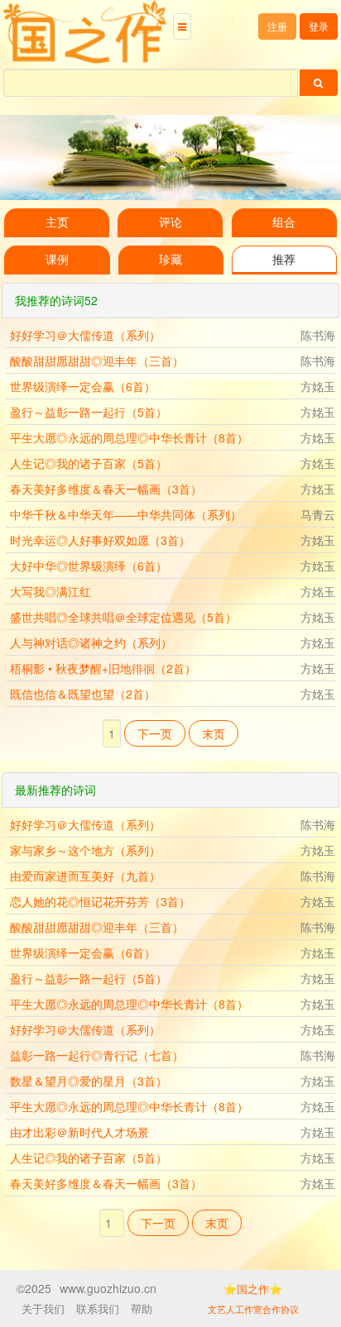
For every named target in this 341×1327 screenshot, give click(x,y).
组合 (283, 223)
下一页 (154, 733)
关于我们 (43, 1308)
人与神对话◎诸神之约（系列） (91, 642)
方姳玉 (317, 386)
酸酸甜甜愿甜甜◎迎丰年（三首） (97, 360)
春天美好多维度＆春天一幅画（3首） (106, 488)
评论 (170, 223)
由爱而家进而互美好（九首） (85, 875)
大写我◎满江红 (50, 591)
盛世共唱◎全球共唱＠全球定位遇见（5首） (123, 617)
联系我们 (97, 1308)
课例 (57, 260)
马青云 (317, 514)
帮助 (141, 1308)
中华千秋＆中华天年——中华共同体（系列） (126, 514)
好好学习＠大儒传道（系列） (85, 335)
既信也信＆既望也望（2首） (83, 693)
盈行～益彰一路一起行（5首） (88, 411)
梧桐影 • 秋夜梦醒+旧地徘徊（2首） (103, 668)
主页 (57, 223)
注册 (277, 26)
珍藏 (170, 260)
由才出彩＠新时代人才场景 (79, 1132)
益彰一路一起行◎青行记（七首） (97, 1055)
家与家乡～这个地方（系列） (85, 850)
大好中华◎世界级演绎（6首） (88, 565)
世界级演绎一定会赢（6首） (83, 386)
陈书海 (317, 335)
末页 (213, 733)
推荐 (283, 260)
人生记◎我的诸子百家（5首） (88, 463)
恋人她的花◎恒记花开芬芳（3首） (100, 901)
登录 (319, 26)
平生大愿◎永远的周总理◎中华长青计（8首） (129, 437)
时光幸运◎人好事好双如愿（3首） (100, 540)
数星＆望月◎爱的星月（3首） (88, 1080)
